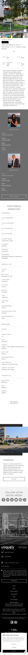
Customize (14, 647)
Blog (14, 596)
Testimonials (14, 594)
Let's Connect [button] (14, 536)
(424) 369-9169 (8, 556)
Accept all (14, 651)
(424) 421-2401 (6, 180)
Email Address (5, 566)
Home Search (14, 591)
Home (14, 585)
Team (14, 588)
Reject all (14, 644)
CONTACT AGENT (14, 196)
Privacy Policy (6, 576)
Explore (14, 479)
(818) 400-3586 (6, 140)
